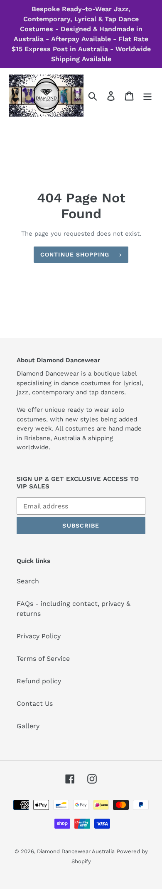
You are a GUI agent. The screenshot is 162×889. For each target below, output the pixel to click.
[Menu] (147, 95)
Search (28, 581)
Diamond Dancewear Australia (76, 851)
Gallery (28, 726)
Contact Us (35, 703)
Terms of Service (43, 658)
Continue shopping (74, 254)
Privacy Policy (39, 636)
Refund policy (39, 681)
